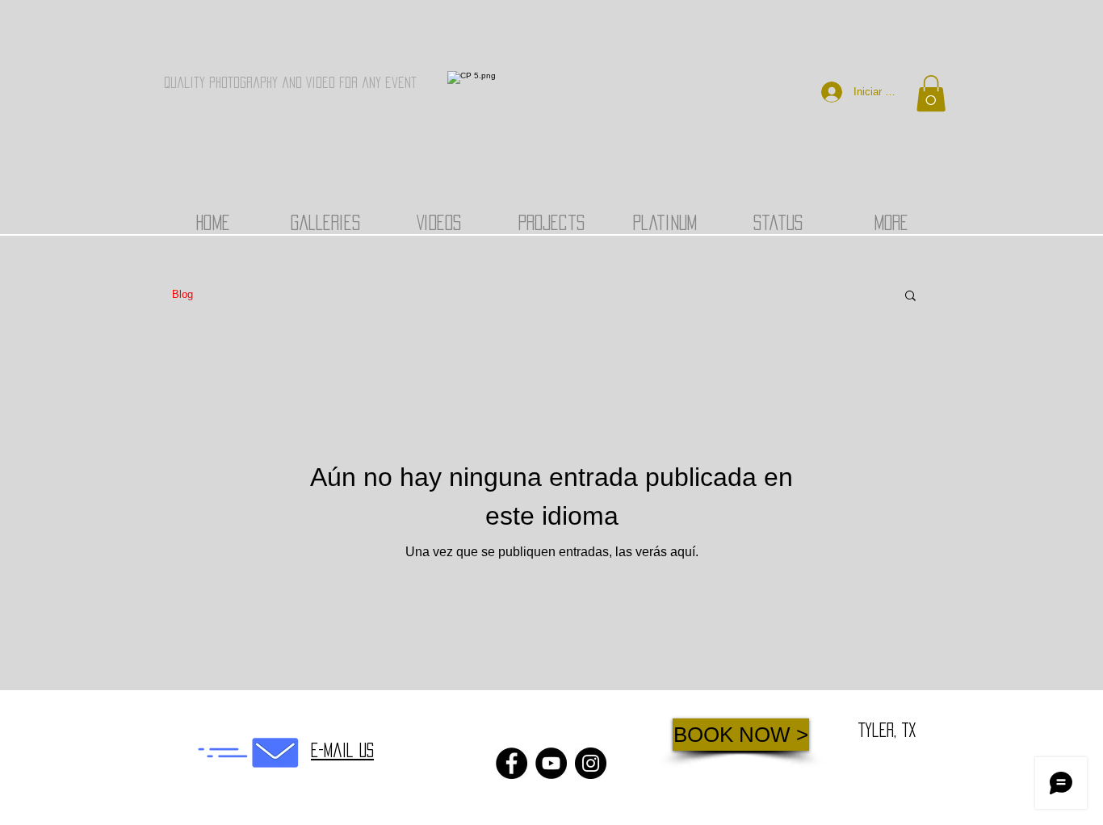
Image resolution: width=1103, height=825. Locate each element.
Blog (182, 294)
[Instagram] (590, 763)
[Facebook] (511, 763)
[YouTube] (551, 763)
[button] (931, 93)
